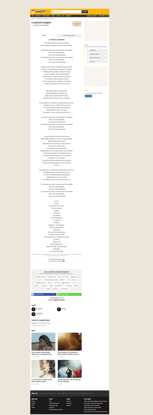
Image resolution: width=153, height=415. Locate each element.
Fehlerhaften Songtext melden (56, 297)
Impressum (51, 407)
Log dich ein (34, 323)
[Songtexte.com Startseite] (39, 12)
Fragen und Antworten (54, 403)
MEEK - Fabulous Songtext (90, 409)
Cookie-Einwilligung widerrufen (56, 409)
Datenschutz (52, 405)
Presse (33, 401)
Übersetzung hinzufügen (69, 35)
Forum (50, 401)
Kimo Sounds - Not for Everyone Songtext (93, 403)
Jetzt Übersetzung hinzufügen (55, 261)
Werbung (33, 403)
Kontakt (33, 407)
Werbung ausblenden (92, 15)
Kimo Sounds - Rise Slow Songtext (92, 405)
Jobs (32, 405)
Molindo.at (69, 403)
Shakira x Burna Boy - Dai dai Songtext (92, 407)
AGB (57, 405)
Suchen (85, 11)
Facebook (69, 401)
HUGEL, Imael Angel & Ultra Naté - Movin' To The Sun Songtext (98, 401)
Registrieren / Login (103, 15)
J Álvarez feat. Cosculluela (41, 25)
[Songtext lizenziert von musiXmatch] (56, 299)
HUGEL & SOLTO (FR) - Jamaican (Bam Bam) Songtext (96, 411)
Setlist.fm (69, 405)
